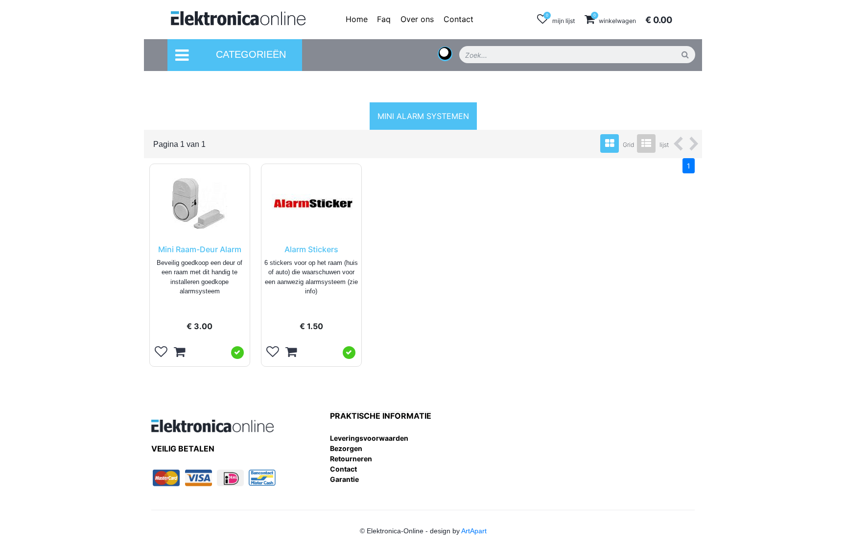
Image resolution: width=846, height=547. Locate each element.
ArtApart (474, 531)
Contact (343, 469)
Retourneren (351, 458)
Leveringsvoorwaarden (369, 438)
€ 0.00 (658, 20)
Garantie (344, 479)
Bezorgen (346, 448)
